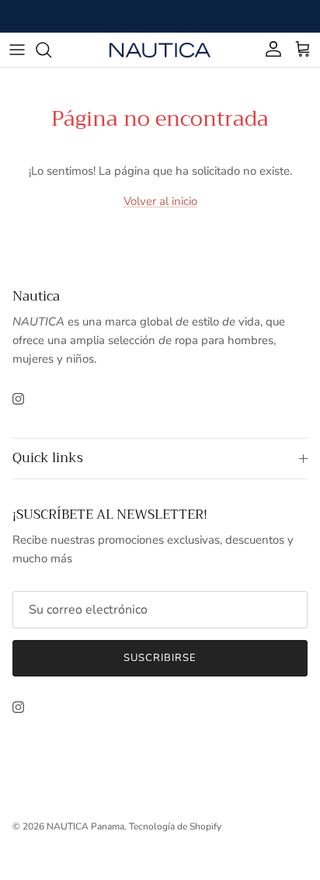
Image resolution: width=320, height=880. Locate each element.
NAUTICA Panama (85, 826)
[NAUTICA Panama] (160, 49)
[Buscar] (51, 50)
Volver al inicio (160, 201)
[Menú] (17, 50)
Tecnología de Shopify (175, 826)
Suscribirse (160, 658)
